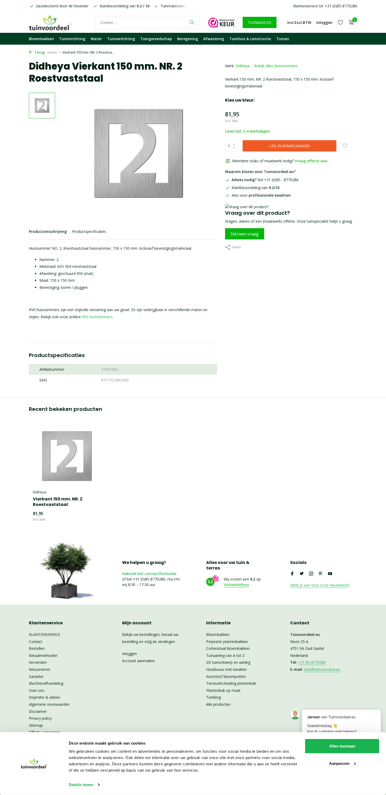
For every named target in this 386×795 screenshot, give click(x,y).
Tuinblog (213, 697)
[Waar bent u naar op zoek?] (192, 22)
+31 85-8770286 (312, 662)
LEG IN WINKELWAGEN (289, 145)
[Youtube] (330, 574)
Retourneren (39, 669)
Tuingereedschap (156, 38)
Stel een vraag (245, 234)
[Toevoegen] (92, 516)
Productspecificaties (89, 231)
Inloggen (129, 653)
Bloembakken (41, 38)
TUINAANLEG (259, 22)
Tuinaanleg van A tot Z (225, 655)
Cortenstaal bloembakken (228, 648)
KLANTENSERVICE (44, 634)
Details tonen (81, 784)
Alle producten (218, 704)
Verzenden (38, 662)
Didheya (242, 65)
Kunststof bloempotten (226, 676)
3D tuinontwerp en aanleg (228, 662)
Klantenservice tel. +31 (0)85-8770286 (325, 5)
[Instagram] (311, 574)
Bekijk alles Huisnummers (276, 65)
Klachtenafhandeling (46, 683)
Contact (35, 641)
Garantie (36, 676)
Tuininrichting (72, 38)
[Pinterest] (321, 574)
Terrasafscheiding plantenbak (231, 683)
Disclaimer (38, 711)
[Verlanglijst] (340, 22)
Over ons (36, 690)
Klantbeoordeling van (255, 187)
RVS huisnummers (97, 316)
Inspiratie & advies (44, 697)
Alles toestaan (342, 746)
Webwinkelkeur (236, 584)
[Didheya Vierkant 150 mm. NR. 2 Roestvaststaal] (67, 456)
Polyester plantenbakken (227, 641)
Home (52, 52)
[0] (350, 22)
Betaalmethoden (43, 655)
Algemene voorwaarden (49, 704)
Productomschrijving (48, 231)
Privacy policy (40, 718)
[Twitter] (302, 574)
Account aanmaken (138, 660)
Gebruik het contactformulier (149, 573)
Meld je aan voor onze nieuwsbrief (319, 585)
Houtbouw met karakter (226, 669)
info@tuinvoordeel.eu (322, 669)
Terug (39, 52)
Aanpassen (339, 763)
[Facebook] (292, 574)
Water (96, 38)
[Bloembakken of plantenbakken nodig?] (58, 22)
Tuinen (282, 38)
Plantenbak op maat (223, 690)
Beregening (187, 38)
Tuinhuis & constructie (250, 38)
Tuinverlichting (121, 38)
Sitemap (36, 725)
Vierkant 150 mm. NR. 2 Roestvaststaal (57, 502)
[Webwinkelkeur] (221, 22)
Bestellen (37, 648)
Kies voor (261, 195)
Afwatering (213, 38)
